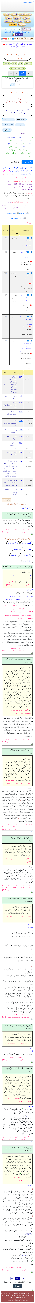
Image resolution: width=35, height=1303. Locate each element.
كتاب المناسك (17, 98)
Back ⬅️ (17, 1286)
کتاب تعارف (28, 63)
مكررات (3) (20, 124)
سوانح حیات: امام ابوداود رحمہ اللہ (17, 68)
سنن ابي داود (17, 91)
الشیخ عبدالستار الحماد (27, 561)
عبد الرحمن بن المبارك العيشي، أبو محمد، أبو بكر (26, 345)
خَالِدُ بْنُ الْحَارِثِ (21, 140)
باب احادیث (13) (8, 119)
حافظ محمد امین (28, 549)
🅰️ (6, 39)
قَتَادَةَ (28, 143)
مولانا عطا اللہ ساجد (17, 549)
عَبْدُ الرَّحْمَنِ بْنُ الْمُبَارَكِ (18, 137)
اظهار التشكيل (8, 124)
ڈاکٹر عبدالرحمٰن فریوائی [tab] (27, 162)
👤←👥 (29, 238)
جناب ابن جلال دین (26, 543)
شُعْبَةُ (5, 140)
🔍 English (6, 130)
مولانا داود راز (14, 555)
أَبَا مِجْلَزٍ (12, 143)
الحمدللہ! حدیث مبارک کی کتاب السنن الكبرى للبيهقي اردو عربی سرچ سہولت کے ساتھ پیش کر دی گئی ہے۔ (19, 45)
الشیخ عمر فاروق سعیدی (26, 508)
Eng (32, 38)
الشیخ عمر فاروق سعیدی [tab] (15, 162)
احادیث (14, 63)
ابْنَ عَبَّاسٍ (25, 147)
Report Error (21, 119)
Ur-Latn (27, 38)
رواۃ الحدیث (6, 63)
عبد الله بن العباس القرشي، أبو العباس (27, 243)
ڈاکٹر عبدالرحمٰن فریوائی (26, 555)
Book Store (20, 38)
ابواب (20, 63)
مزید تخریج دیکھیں (6, 500)
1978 (22, 1278)
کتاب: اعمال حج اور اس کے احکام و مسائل (17, 101)
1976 (12, 1278)
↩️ (2, 39)
